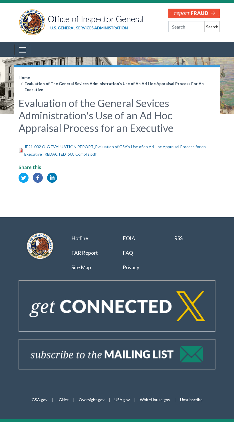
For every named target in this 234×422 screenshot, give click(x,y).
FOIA (129, 238)
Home (24, 77)
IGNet (63, 399)
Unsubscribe (191, 399)
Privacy (131, 267)
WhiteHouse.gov (155, 399)
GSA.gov (39, 399)
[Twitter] (24, 177)
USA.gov (122, 399)
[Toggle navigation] (22, 49)
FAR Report (84, 253)
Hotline (79, 238)
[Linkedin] (52, 177)
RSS (178, 238)
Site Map (81, 267)
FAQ (128, 253)
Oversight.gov (91, 399)
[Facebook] (38, 177)
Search (212, 26)
